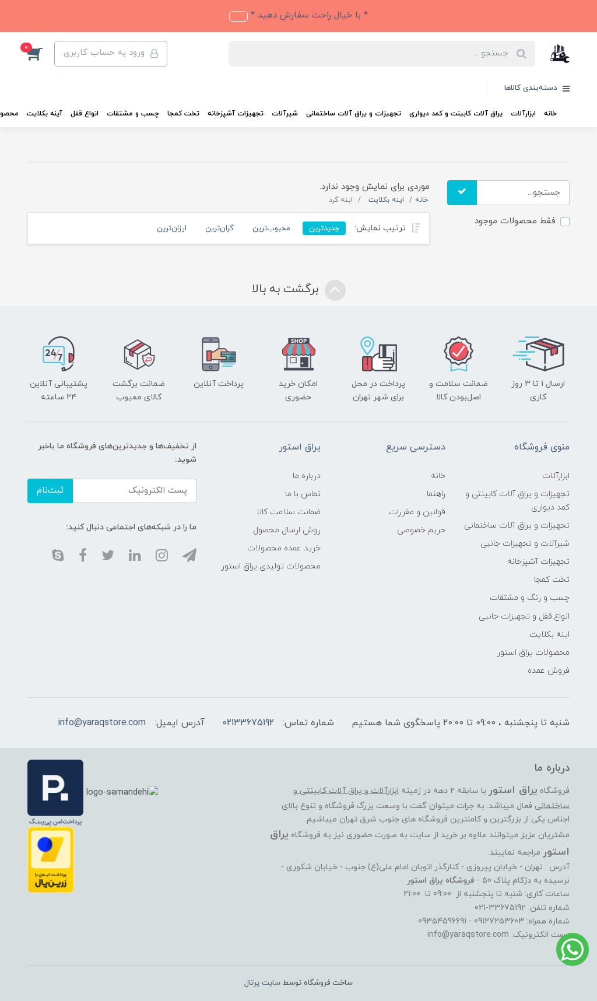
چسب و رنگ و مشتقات (530, 597)
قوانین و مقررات (417, 512)
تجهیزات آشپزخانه (236, 113)
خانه (550, 113)
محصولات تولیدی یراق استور (271, 566)
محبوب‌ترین (271, 228)
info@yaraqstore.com (102, 722)
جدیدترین (324, 228)
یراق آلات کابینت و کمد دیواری (456, 113)
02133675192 (248, 722)
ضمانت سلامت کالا (289, 512)
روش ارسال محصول (287, 530)
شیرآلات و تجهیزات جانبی (525, 543)
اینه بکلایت (549, 634)
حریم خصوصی (421, 530)
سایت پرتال (262, 983)
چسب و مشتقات (133, 113)
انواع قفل (85, 113)
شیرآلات (285, 113)
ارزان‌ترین (172, 228)
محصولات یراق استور (533, 652)
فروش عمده (549, 670)
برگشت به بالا (287, 289)
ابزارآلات (523, 113)
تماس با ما (303, 494)
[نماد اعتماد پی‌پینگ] (55, 792)
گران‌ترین (219, 228)
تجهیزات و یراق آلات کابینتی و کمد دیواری (517, 501)
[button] (40, 53)
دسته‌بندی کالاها (532, 88)
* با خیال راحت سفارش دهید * (308, 15)
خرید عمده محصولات (284, 548)
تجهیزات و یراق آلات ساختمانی (353, 113)
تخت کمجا (183, 113)
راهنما (436, 494)
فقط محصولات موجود (515, 221)
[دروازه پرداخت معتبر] (50, 859)
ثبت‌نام (50, 490)
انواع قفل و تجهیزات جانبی (524, 616)
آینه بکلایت (44, 113)
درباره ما (307, 476)
